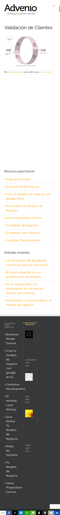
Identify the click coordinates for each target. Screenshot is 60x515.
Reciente (30, 324)
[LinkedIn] (21, 513)
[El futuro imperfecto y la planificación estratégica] (29, 377)
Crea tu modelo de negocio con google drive (11, 364)
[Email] (51, 513)
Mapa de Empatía (18, 179)
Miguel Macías (15, 72)
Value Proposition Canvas (24, 217)
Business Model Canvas (22, 186)
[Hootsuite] (39, 513)
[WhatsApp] (27, 513)
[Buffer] (45, 513)
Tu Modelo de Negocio (22, 225)
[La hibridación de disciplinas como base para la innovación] (29, 334)
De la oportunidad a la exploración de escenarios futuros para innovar (25, 288)
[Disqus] (30, 110)
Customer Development (23, 240)
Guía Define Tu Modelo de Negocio (11, 427)
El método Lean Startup (23, 232)
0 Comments (47, 72)
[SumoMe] (57, 513)
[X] (15, 513)
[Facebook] (9, 513)
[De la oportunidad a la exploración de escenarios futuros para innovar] (29, 413)
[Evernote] (33, 513)
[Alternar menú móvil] (54, 5)
